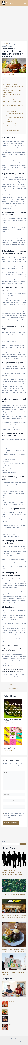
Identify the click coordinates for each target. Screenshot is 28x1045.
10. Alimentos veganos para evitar (13, 109)
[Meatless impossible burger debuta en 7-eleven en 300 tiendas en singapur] (14, 934)
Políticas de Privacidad (14, 1041)
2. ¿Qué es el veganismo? (10, 84)
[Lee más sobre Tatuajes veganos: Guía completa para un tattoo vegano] (13, 735)
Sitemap (23, 1041)
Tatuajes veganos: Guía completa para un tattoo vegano (13, 747)
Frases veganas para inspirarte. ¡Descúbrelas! (13, 720)
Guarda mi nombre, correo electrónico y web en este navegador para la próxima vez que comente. (13, 815)
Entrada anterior (14, 684)
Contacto (5, 1041)
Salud (5, 722)
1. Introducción (7, 82)
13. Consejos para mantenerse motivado (14, 118)
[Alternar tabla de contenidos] (21, 80)
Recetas (11, 1001)
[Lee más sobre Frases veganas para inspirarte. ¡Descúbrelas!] (13, 708)
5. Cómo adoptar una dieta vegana (12, 94)
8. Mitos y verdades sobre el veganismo (13, 102)
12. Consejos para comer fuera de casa (14, 114)
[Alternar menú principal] (25, 3)
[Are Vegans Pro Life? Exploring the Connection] (14, 961)
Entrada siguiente (14, 688)
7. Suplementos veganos (10, 99)
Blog (10, 1024)
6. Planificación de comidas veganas (12, 96)
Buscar (3, 841)
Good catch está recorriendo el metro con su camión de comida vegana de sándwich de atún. (14, 918)
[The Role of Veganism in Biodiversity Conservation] (14, 885)
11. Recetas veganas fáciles (11, 111)
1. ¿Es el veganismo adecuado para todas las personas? (15, 126)
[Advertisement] (14, 21)
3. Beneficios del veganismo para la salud (13, 87)
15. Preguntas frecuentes (11, 123)
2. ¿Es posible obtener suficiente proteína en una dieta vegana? (15, 130)
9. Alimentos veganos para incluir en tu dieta (13, 106)
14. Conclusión (8, 121)
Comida (11, 1009)
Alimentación (6, 998)
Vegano (10, 3)
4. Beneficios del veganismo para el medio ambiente (13, 91)
